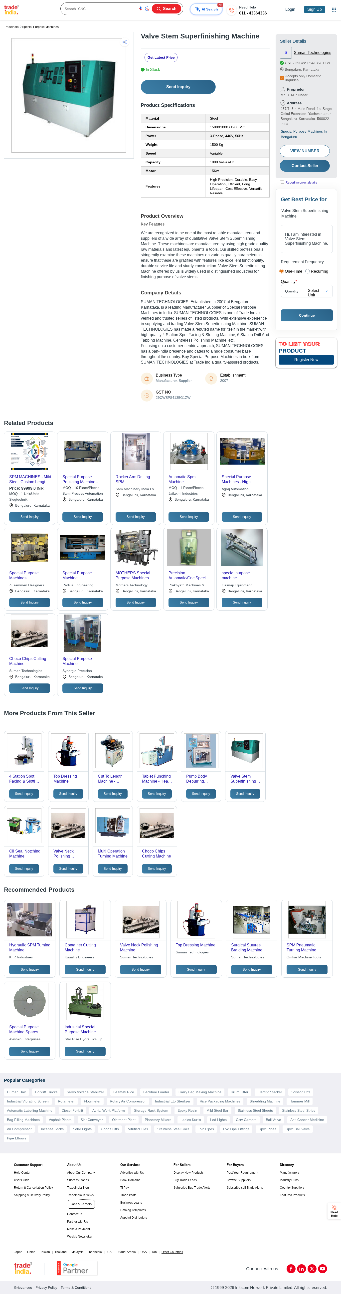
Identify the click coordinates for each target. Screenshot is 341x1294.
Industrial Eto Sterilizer (172, 1101)
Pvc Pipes (206, 1129)
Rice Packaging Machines (220, 1101)
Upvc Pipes (267, 1129)
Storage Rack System (151, 1110)
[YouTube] (322, 1268)
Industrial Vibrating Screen (28, 1101)
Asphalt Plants (60, 1120)
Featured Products (292, 1195)
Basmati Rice (123, 1092)
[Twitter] (312, 1268)
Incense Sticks (52, 1129)
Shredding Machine (265, 1101)
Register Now (306, 360)
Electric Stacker (270, 1092)
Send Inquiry (178, 87)
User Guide (21, 1180)
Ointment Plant (124, 1120)
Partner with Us (77, 1221)
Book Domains (130, 1180)
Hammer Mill (300, 1101)
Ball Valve (273, 1120)
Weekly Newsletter (79, 1236)
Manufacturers (289, 1172)
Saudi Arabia (127, 1252)
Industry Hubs (289, 1180)
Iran (154, 1252)
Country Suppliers (292, 1187)
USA (144, 1252)
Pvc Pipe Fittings (236, 1129)
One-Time (293, 271)
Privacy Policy (46, 1288)
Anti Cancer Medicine (307, 1120)
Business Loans (131, 1202)
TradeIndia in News (80, 1195)
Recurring (319, 271)
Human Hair (16, 1092)
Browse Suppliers (239, 1180)
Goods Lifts (110, 1129)
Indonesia (95, 1252)
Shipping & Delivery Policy (32, 1195)
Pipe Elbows (16, 1138)
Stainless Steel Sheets (255, 1110)
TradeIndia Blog (78, 1187)
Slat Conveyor (92, 1120)
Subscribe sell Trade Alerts (245, 1187)
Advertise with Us (132, 1172)
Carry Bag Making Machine (199, 1092)
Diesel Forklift (72, 1110)
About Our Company (81, 1172)
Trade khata (128, 1195)
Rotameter (66, 1101)
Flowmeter (92, 1101)
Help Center (22, 1172)
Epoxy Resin (187, 1110)
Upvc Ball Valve (298, 1129)
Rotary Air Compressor (128, 1101)
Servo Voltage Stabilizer (85, 1092)
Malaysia (77, 1252)
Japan (18, 1252)
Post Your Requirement (242, 1172)
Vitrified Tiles (138, 1129)
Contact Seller (305, 166)
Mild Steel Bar (217, 1110)
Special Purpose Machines (40, 27)
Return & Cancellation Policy (33, 1187)
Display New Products (188, 1172)
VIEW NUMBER (305, 151)
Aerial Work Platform (108, 1110)
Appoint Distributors (133, 1217)
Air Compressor (19, 1129)
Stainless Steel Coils (173, 1129)
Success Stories (78, 1180)
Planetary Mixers (158, 1120)
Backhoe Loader (156, 1092)
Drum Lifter (239, 1092)
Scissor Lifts (300, 1092)
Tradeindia (11, 27)
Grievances (23, 1288)
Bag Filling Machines (23, 1120)
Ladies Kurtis (190, 1120)
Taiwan (45, 1252)
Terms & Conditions (76, 1288)
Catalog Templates (133, 1210)
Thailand (61, 1252)
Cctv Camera (246, 1120)
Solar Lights (82, 1129)
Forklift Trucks (46, 1092)
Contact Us (74, 1214)
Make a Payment (78, 1229)
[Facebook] (291, 1268)
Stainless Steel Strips (298, 1110)
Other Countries (172, 1252)
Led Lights (218, 1120)
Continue (307, 315)
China (31, 1252)
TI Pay (124, 1187)
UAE (110, 1252)
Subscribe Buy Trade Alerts (191, 1187)
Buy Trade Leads (185, 1180)
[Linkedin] (301, 1268)
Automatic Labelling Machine (29, 1110)
